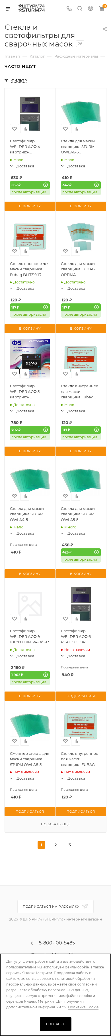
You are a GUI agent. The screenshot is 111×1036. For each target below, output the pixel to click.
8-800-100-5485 (57, 943)
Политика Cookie (83, 1007)
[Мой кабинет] (90, 9)
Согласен (56, 1024)
